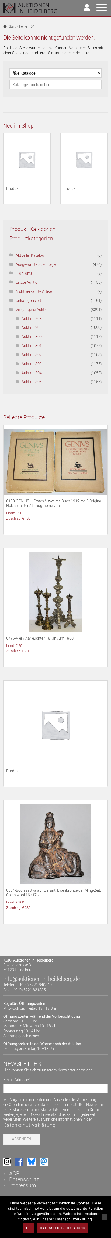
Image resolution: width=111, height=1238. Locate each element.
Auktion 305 (32, 381)
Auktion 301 (32, 345)
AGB (14, 1173)
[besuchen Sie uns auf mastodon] (44, 1162)
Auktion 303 (32, 363)
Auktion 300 (32, 336)
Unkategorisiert (28, 300)
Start (12, 26)
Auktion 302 (32, 354)
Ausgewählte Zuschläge (36, 264)
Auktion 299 (32, 327)
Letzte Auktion (28, 282)
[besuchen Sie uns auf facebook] (19, 1162)
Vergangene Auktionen (35, 309)
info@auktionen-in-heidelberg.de (41, 978)
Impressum (22, 1185)
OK (28, 1227)
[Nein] (104, 1217)
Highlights (24, 273)
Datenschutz (24, 1179)
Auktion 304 (32, 372)
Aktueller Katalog (30, 255)
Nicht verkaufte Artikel (34, 291)
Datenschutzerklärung (29, 1125)
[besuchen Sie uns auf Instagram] (7, 1162)
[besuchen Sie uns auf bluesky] (31, 1162)
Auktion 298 (32, 318)
